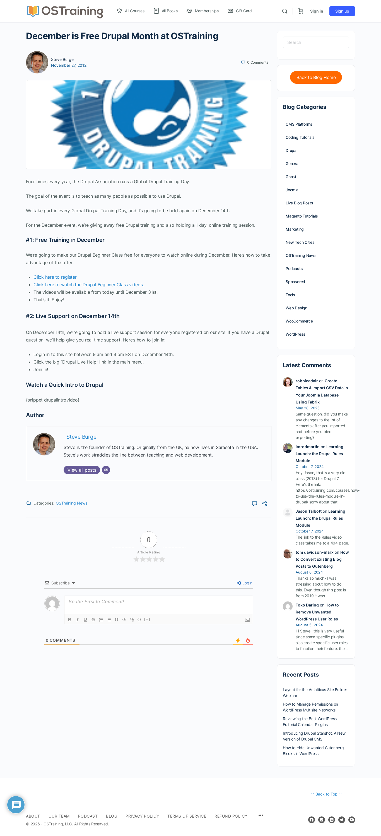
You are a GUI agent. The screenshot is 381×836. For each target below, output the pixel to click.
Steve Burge (62, 59)
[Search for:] (316, 42)
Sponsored (295, 281)
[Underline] (85, 619)
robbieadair (307, 380)
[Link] (132, 619)
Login (246, 583)
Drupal (291, 150)
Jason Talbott (309, 511)
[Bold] (70, 619)
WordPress (295, 334)
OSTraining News (71, 503)
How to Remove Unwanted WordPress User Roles (317, 612)
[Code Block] (124, 619)
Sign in (316, 11)
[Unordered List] (109, 619)
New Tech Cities (300, 242)
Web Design (296, 307)
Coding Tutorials (300, 137)
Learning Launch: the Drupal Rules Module (319, 453)
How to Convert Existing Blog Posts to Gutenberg (322, 559)
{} (139, 619)
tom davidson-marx (315, 552)
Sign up (342, 11)
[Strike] (93, 619)
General (292, 163)
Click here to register (54, 277)
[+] (147, 619)
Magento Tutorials (302, 216)
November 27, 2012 (68, 65)
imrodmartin (308, 446)
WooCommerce (299, 321)
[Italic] (77, 619)
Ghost (291, 176)
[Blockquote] (116, 619)
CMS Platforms (299, 124)
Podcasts (294, 268)
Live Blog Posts (299, 202)
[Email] (106, 470)
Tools (290, 294)
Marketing (295, 229)
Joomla (292, 189)
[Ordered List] (101, 619)
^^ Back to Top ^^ (326, 794)
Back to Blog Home (316, 77)
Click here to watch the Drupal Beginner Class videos (88, 284)
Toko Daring (307, 605)
